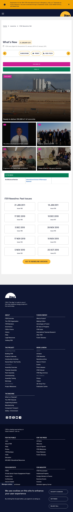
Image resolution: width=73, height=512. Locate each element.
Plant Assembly (9, 373)
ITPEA (7, 471)
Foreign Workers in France (44, 476)
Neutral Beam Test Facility (13, 362)
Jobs (6, 441)
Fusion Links (9, 476)
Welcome (39, 444)
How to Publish (9, 482)
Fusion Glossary (41, 337)
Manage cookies (7, 484)
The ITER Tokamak (10, 400)
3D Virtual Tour (40, 384)
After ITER (39, 335)
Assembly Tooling (10, 378)
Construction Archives (11, 359)
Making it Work (40, 321)
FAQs (6, 335)
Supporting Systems (11, 402)
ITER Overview (9, 318)
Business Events (41, 479)
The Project (9, 347)
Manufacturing (9, 405)
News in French (41, 362)
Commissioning (9, 375)
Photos (38, 378)
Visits (6, 455)
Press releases (40, 367)
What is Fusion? (41, 318)
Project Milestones (10, 386)
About (7, 315)
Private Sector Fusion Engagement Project (17, 473)
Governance (8, 326)
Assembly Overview (11, 367)
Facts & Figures (41, 446)
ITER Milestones (41, 449)
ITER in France (9, 329)
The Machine (9, 394)
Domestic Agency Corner (43, 484)
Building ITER (9, 353)
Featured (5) (36, 64)
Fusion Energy (41, 315)
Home (5, 26)
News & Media (41, 347)
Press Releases (40, 452)
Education (8, 457)
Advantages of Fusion (42, 324)
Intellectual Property (42, 473)
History (7, 332)
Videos (38, 381)
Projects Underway (10, 356)
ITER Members (9, 324)
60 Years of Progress (42, 326)
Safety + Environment (11, 411)
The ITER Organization (11, 321)
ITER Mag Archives (42, 373)
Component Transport (11, 408)
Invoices (38, 482)
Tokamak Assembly (11, 370)
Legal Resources (10, 337)
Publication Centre (41, 386)
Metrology (8, 381)
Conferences (9, 479)
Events (38, 364)
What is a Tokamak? (11, 397)
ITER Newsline (40, 356)
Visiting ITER (9, 340)
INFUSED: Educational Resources (15, 460)
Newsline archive (41, 359)
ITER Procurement (41, 471)
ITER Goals (39, 329)
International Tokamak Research (46, 332)
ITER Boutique (9, 452)
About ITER (8, 444)
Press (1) (36, 69)
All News (39, 353)
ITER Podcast (40, 370)
